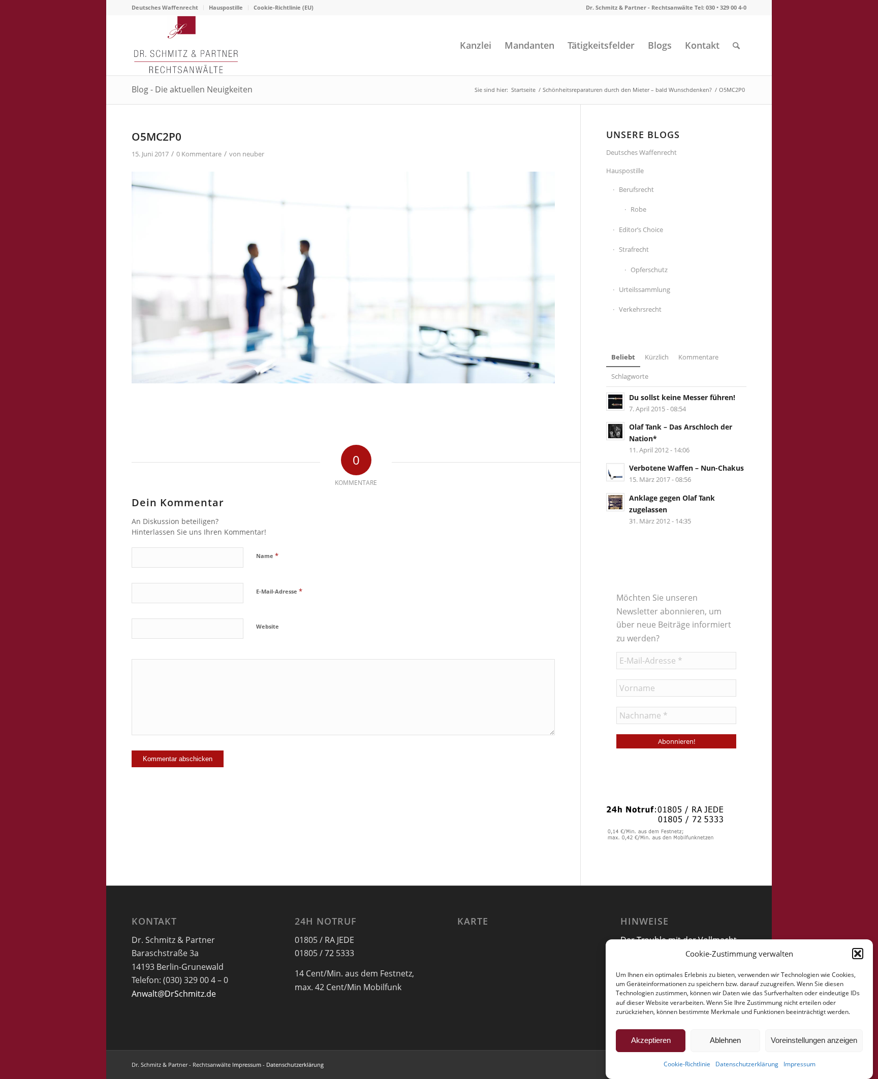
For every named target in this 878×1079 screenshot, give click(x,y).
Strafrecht (634, 249)
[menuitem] (168, 7)
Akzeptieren (651, 1040)
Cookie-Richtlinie (687, 1064)
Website (267, 626)
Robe (638, 209)
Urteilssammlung (644, 289)
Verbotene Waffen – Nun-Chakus (686, 468)
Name (267, 555)
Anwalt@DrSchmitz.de (174, 993)
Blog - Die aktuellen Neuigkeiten (192, 89)
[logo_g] (186, 45)
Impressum (799, 1064)
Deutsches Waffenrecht (165, 7)
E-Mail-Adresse (279, 591)
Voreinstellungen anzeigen (814, 1040)
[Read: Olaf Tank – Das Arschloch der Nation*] (615, 431)
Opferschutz (649, 269)
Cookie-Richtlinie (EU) (283, 7)
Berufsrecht (636, 189)
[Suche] (736, 45)
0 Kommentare (199, 153)
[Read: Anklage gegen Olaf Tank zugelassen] (615, 502)
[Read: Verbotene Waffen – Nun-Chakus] (615, 472)
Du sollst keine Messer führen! (682, 397)
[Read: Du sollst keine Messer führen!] (615, 402)
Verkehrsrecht (640, 309)
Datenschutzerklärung (746, 1064)
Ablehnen (725, 1040)
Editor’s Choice (641, 229)
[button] (858, 954)
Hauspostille (226, 7)
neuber (253, 153)
